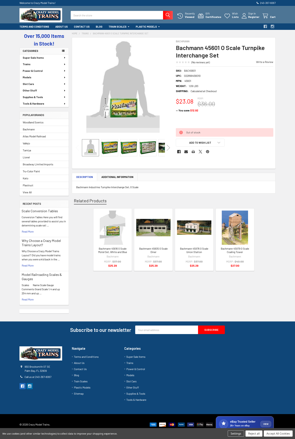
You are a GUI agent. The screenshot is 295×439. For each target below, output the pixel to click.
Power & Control (33, 70)
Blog (99, 26)
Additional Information (117, 176)
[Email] (186, 152)
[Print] (193, 152)
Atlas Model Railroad (34, 136)
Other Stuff (30, 90)
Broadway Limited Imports (38, 164)
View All (27, 192)
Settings (236, 433)
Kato (25, 178)
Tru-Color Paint (31, 171)
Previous (77, 147)
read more (28, 231)
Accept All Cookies (278, 433)
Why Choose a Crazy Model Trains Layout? (41, 243)
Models (27, 77)
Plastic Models (146, 26)
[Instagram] (272, 26)
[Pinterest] (208, 152)
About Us (61, 26)
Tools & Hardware (33, 103)
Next (168, 147)
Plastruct (28, 185)
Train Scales (118, 26)
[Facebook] (265, 26)
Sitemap (79, 393)
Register (253, 16)
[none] (123, 88)
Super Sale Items (33, 57)
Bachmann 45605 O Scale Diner (153, 250)
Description (84, 176)
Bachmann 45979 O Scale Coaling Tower (235, 250)
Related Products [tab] (90, 200)
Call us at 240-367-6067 (38, 376)
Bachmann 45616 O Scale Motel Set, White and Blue (112, 250)
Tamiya (27, 150)
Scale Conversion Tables (40, 211)
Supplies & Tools (33, 97)
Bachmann (29, 129)
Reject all (254, 433)
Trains (26, 64)
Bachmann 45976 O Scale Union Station (194, 250)
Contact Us (82, 26)
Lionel (26, 157)
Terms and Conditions (34, 26)
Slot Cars (28, 83)
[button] (200, 143)
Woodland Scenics (33, 122)
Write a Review (264, 61)
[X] (200, 152)
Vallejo (26, 143)
